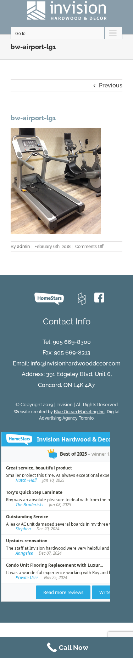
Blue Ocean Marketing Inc (79, 411)
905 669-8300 (72, 342)
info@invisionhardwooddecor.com (76, 363)
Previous (110, 85)
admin (23, 246)
